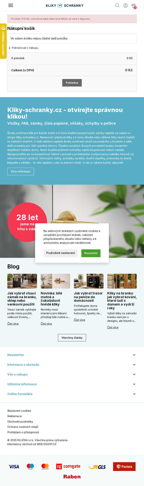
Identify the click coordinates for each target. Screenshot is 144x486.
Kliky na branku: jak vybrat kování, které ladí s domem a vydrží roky (122, 300)
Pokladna (72, 82)
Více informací (20, 171)
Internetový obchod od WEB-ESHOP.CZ (31, 444)
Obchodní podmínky (20, 421)
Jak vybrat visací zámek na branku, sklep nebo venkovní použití (22, 298)
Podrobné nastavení (60, 253)
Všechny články (72, 337)
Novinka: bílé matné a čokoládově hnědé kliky (51, 298)
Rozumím (91, 253)
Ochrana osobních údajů (22, 427)
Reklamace (14, 416)
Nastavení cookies (19, 410)
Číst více (13, 323)
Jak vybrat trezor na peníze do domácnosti (88, 297)
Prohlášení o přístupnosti (23, 432)
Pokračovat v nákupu (22, 47)
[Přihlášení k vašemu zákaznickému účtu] (125, 5)
